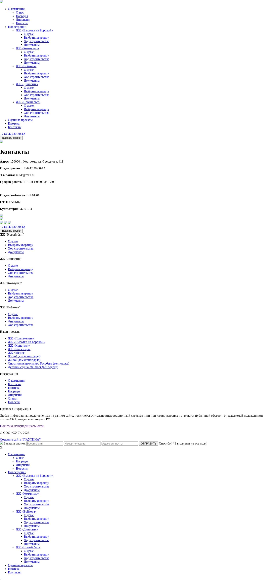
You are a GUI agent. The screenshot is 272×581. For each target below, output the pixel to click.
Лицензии (23, 19)
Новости (22, 23)
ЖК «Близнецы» (19, 349)
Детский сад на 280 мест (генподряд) (33, 367)
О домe (13, 289)
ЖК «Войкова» (26, 66)
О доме (29, 34)
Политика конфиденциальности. (22, 426)
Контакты (14, 127)
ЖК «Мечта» (16, 352)
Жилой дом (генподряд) (24, 356)
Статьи (13, 398)
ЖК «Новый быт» (28, 102)
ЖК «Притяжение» (21, 338)
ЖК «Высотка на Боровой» (34, 30)
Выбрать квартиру (36, 37)
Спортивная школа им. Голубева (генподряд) (38, 363)
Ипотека (14, 123)
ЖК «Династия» (27, 84)
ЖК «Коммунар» (27, 48)
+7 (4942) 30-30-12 (12, 134)
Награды (22, 16)
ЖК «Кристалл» (19, 345)
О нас (20, 12)
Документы (32, 44)
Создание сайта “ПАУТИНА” (20, 439)
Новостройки (17, 26)
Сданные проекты (20, 120)
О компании (16, 9)
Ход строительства (36, 41)
